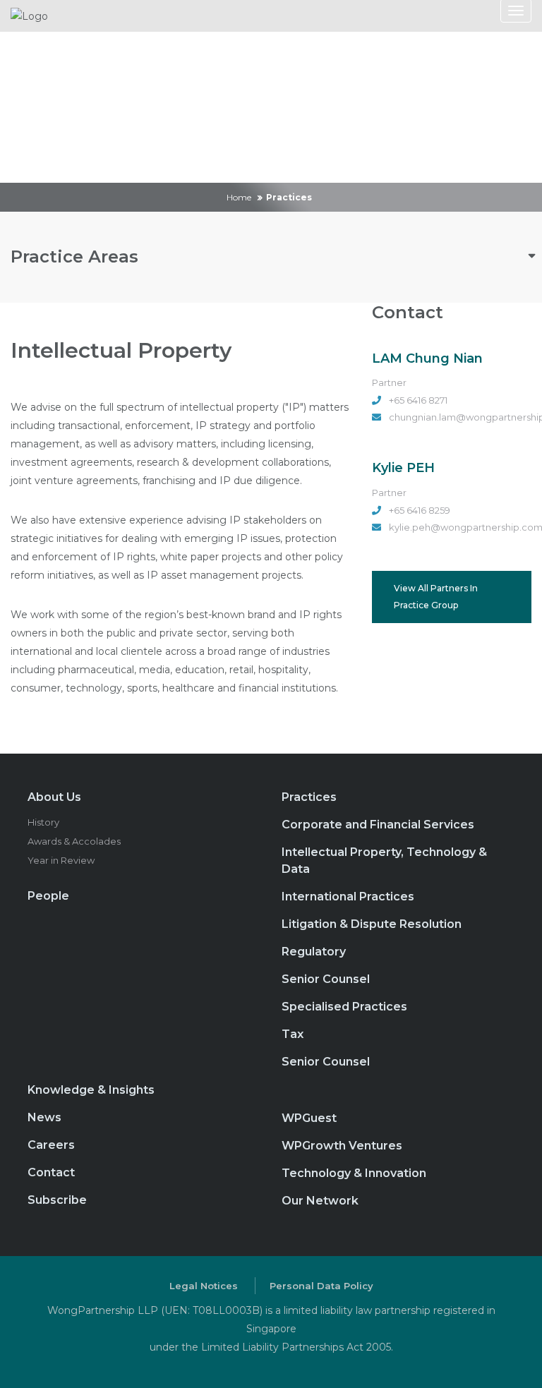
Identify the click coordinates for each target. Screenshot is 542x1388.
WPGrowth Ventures (342, 1145)
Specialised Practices (344, 1006)
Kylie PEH (403, 468)
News (44, 1117)
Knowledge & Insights (91, 1090)
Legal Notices (203, 1285)
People (48, 896)
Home (239, 197)
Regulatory (314, 951)
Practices (309, 797)
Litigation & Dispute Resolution (372, 924)
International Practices (348, 896)
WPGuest (309, 1118)
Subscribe (57, 1200)
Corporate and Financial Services (378, 824)
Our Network (320, 1200)
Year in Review (61, 860)
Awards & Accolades (74, 841)
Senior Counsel (326, 979)
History (43, 822)
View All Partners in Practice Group (436, 596)
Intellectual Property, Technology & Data (384, 860)
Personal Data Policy (321, 1285)
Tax (292, 1034)
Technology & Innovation (354, 1173)
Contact (51, 1172)
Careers (51, 1145)
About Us (54, 797)
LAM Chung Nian (427, 358)
